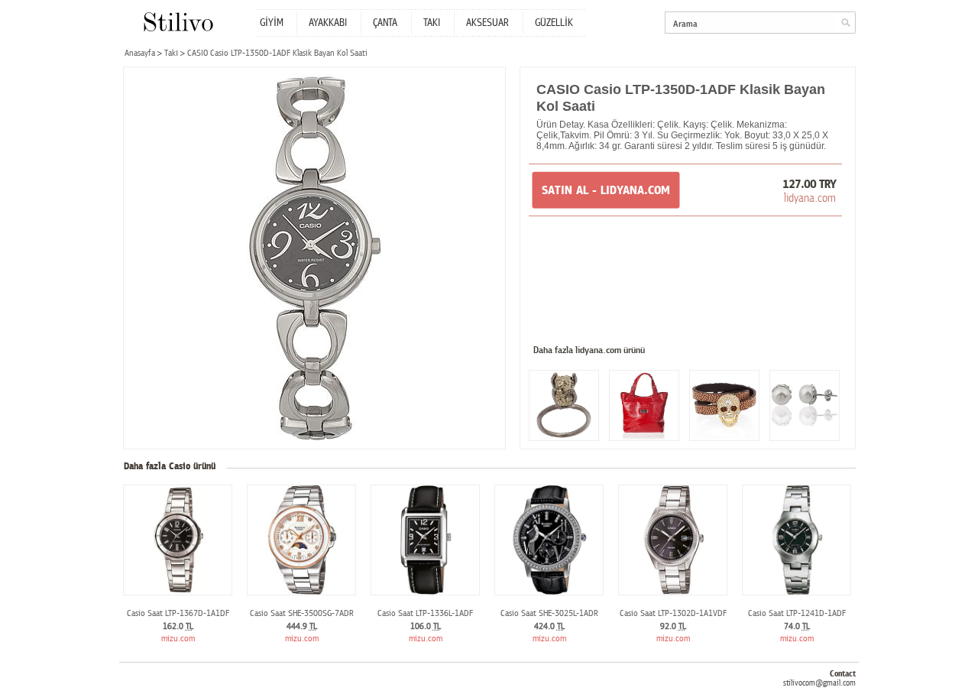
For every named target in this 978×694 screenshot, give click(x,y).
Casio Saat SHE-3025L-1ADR (549, 613)
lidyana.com (810, 198)
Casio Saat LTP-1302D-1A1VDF (673, 613)
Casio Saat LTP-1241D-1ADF (797, 613)
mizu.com (178, 639)
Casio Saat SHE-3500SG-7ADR (302, 613)
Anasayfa (140, 53)
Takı (171, 53)
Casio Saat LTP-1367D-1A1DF (178, 613)
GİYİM (271, 23)
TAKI (431, 23)
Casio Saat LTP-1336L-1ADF (425, 613)
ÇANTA (385, 23)
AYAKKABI (328, 23)
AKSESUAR (487, 23)
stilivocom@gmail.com (819, 683)
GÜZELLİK (554, 23)
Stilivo (177, 21)
